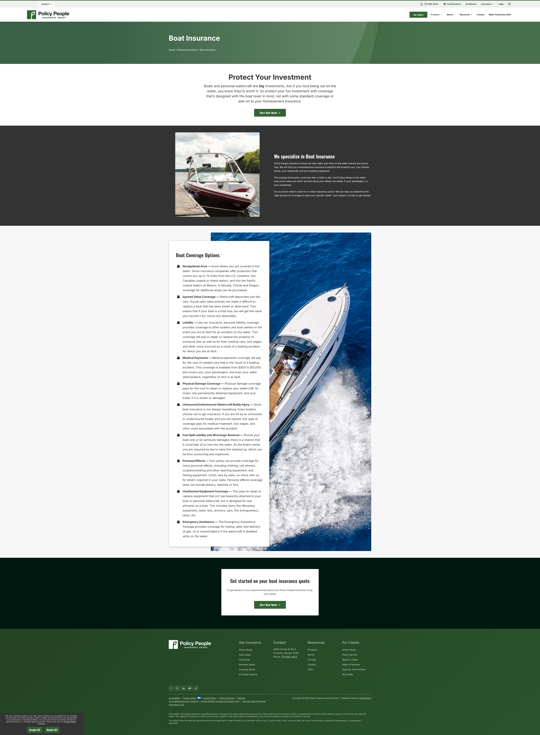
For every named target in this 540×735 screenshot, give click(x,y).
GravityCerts (365, 698)
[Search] (509, 4)
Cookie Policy (209, 698)
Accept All (34, 730)
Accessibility (174, 698)
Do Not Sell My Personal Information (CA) (220, 701)
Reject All (52, 730)
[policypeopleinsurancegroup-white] (190, 641)
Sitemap (241, 698)
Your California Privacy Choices (183, 701)
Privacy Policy (189, 698)
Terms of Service (227, 698)
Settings (41, 724)
